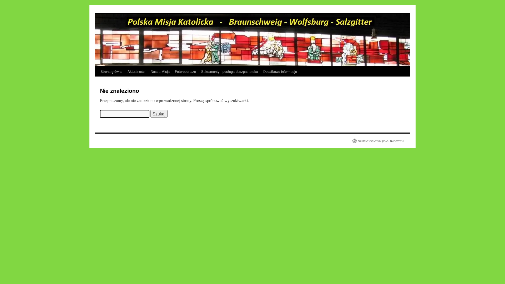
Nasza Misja (160, 71)
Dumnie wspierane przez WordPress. (381, 141)
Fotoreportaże (185, 71)
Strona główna (111, 71)
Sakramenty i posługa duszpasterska (229, 71)
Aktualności (136, 71)
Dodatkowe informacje (280, 71)
